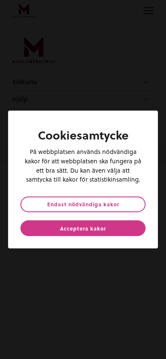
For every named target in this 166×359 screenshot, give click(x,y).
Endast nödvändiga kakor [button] (83, 204)
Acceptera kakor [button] (83, 228)
